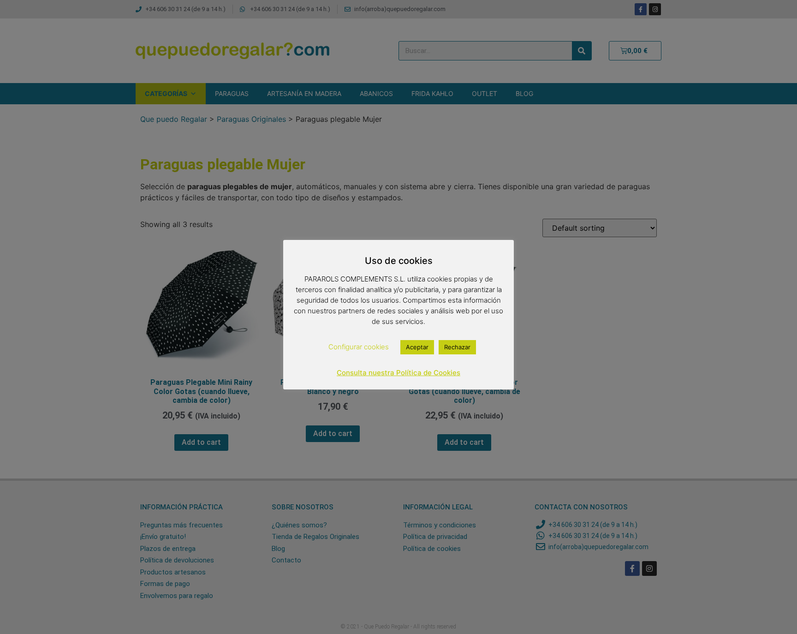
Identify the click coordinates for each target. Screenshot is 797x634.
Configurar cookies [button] (358, 346)
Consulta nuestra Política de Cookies (398, 372)
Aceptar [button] (417, 347)
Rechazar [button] (457, 347)
